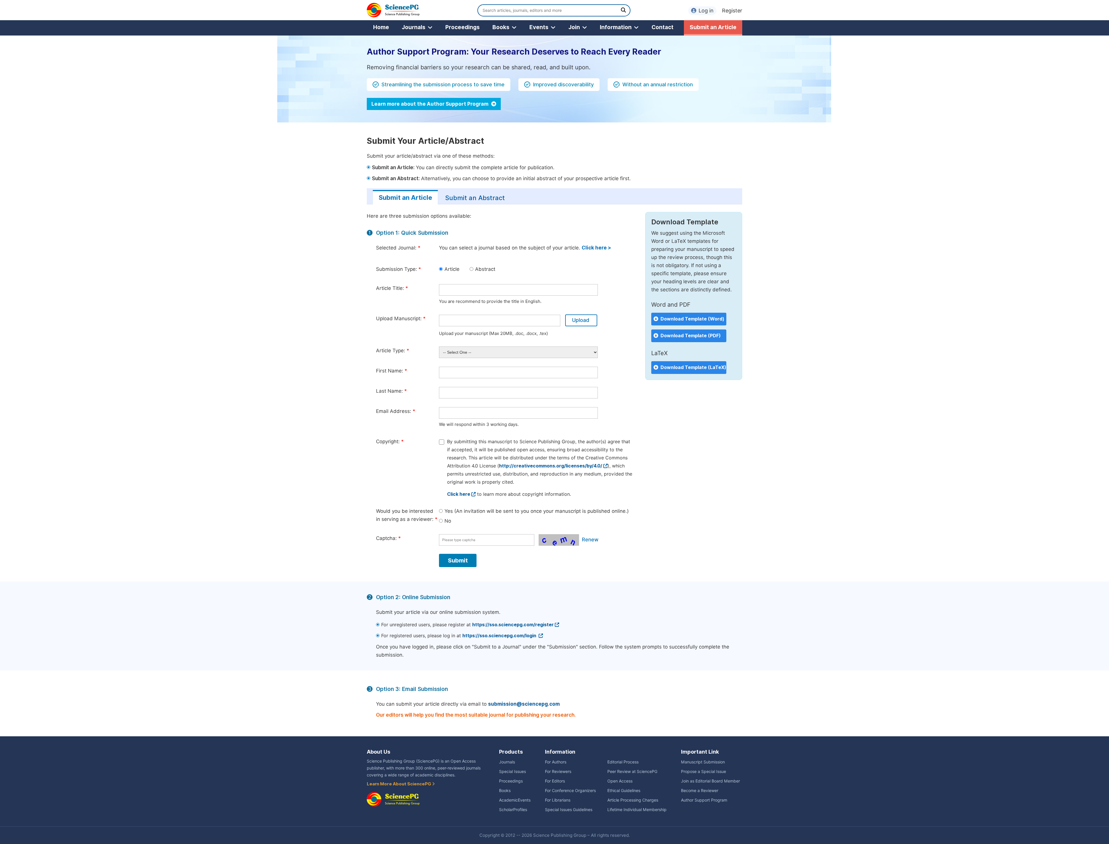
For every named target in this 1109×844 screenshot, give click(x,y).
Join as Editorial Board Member (710, 781)
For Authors (555, 762)
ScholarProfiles (513, 809)
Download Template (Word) (692, 319)
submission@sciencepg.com (524, 704)
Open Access (619, 781)
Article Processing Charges (632, 800)
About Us (378, 752)
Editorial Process (623, 762)
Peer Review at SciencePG (632, 771)
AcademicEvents (515, 800)
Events (538, 27)
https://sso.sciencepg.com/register (513, 624)
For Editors (555, 781)
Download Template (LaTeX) (693, 367)
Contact (662, 27)
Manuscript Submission (703, 762)
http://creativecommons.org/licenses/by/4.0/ (550, 466)
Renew (590, 540)
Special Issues (512, 771)
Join (574, 27)
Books (500, 27)
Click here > (596, 248)
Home (381, 27)
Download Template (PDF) (690, 335)
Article (451, 269)
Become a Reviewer (699, 790)
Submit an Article (713, 27)
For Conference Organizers (570, 790)
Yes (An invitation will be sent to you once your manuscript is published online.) (536, 511)
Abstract (485, 269)
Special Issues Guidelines (568, 809)
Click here (458, 494)
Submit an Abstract (475, 198)
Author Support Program (704, 800)
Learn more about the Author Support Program (430, 104)
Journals (413, 27)
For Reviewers (558, 771)
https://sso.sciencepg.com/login (499, 635)
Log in (706, 11)
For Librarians (557, 800)
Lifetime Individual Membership (637, 809)
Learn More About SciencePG (399, 784)
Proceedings (462, 27)
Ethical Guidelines (623, 790)
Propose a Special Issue (703, 771)
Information (616, 27)
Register (732, 11)
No (447, 521)
